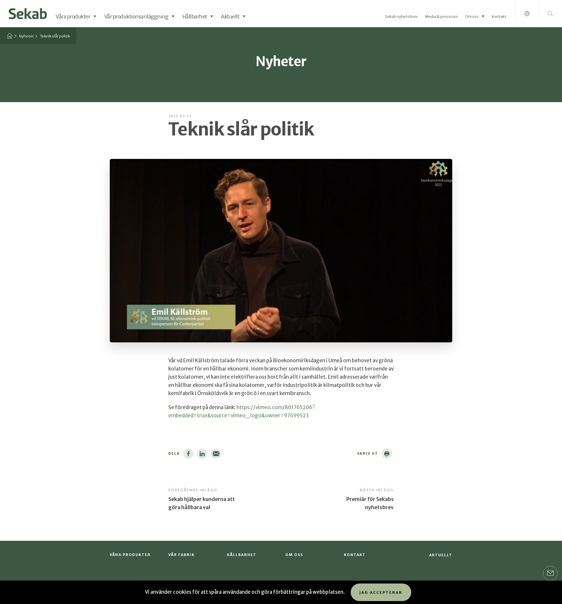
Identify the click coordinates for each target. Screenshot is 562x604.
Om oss (472, 16)
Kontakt (499, 16)
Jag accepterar (380, 592)
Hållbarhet (194, 16)
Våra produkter (73, 16)
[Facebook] (188, 454)
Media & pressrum (441, 16)
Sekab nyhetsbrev (401, 16)
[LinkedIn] (202, 454)
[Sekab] (28, 13)
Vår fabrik (181, 554)
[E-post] (216, 454)
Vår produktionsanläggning (136, 16)
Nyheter (26, 36)
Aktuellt (230, 16)
